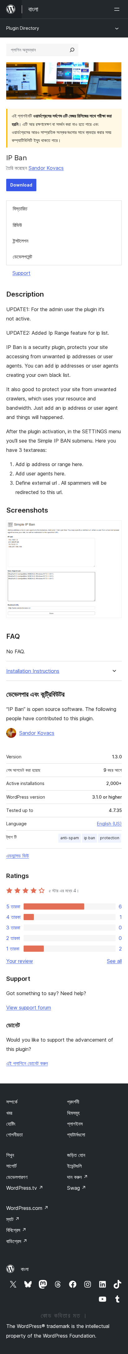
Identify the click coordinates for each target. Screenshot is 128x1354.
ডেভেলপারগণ (16, 1177)
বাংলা (25, 1269)
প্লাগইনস (75, 1124)
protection (109, 838)
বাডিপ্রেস (16, 1241)
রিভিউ (17, 225)
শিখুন (10, 1155)
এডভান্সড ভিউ (17, 856)
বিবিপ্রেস (16, 1230)
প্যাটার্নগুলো (76, 1134)
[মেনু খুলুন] (118, 9)
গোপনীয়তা (14, 1134)
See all (114, 961)
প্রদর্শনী (73, 1102)
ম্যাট (13, 1219)
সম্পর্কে (11, 1102)
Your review (19, 961)
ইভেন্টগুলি (74, 1166)
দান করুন (77, 1177)
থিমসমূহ (73, 1113)
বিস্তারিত (20, 208)
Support (21, 273)
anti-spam (69, 838)
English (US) (109, 823)
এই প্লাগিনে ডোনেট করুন (27, 1063)
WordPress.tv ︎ (24, 1188)
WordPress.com (27, 1208)
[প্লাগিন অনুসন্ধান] (72, 50)
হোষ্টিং (11, 1124)
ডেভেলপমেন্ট (22, 257)
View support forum (28, 1007)
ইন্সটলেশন (20, 241)
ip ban (89, 838)
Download (21, 184)
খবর (9, 1113)
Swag (76, 1188)
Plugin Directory (22, 28)
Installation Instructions (32, 671)
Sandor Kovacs (46, 168)
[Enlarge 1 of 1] (113, 529)
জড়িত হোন (76, 1155)
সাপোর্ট (11, 1166)
